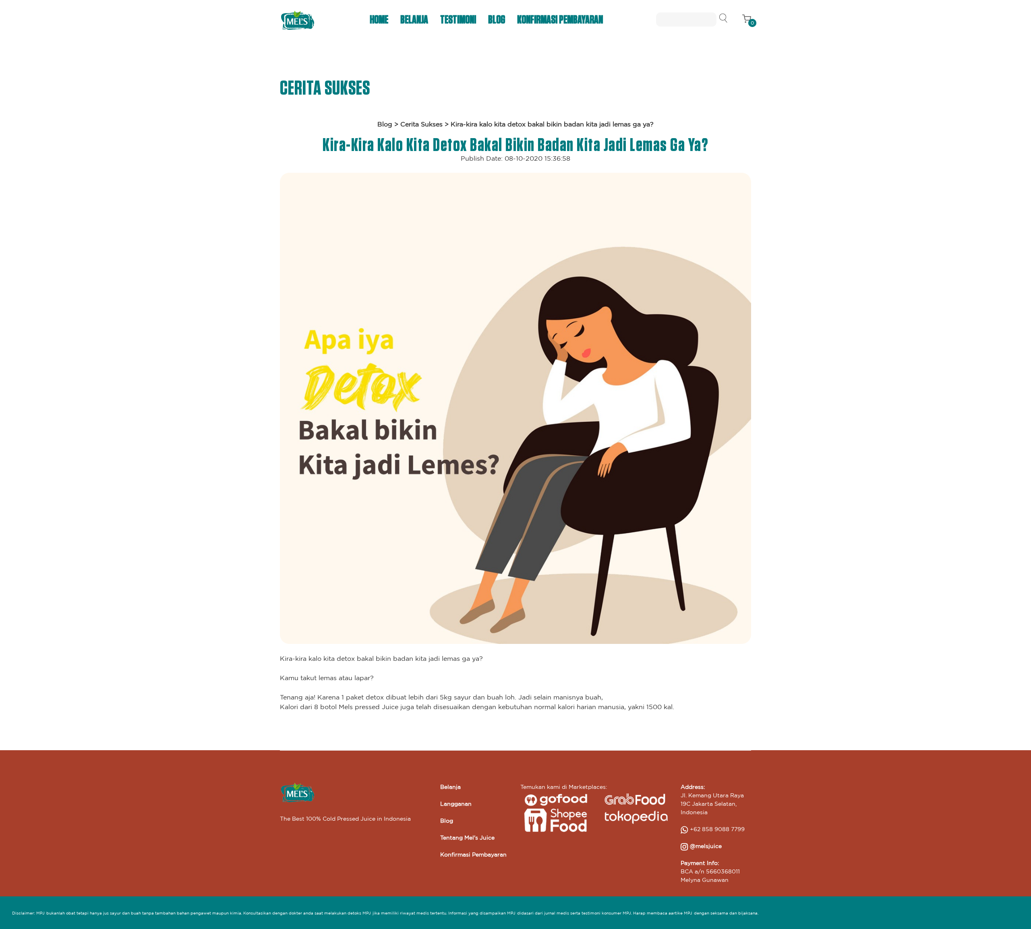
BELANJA (414, 20)
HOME (379, 20)
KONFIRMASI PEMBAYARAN (560, 20)
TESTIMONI (458, 20)
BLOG (496, 20)
